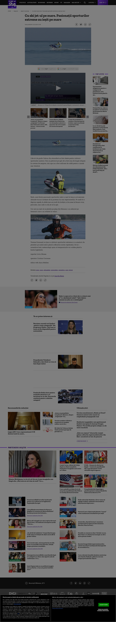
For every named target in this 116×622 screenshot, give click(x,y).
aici (18, 613)
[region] (58, 608)
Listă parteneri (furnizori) (57, 608)
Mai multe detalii (17, 604)
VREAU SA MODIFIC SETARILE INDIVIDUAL (103, 610)
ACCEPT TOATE (104, 604)
